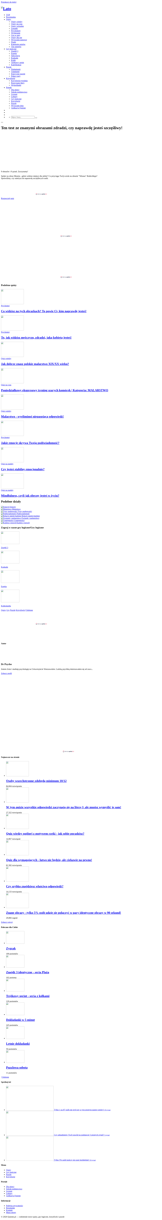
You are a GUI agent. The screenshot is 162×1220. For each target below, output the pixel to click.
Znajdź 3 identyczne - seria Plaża (27, 972)
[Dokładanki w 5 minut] (15, 1014)
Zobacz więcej (7, 922)
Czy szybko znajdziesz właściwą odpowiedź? (34, 886)
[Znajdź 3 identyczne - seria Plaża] (15, 967)
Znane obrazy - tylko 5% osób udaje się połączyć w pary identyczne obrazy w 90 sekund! (63, 912)
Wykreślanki (16, 85)
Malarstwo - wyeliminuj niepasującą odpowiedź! (32, 416)
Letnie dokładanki (18, 1043)
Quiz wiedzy (6, 358)
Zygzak (11, 948)
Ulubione (5, 1077)
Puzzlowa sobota (17, 1067)
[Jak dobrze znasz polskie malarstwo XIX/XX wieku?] (12, 356)
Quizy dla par (16, 37)
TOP (8, 15)
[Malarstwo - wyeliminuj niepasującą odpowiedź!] (12, 409)
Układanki (15, 72)
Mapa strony (11, 1212)
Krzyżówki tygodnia (19, 81)
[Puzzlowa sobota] (15, 1062)
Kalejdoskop (16, 65)
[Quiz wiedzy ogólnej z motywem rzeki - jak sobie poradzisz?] (17, 828)
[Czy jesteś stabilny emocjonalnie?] (12, 461)
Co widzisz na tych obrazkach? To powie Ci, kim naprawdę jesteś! (43, 311)
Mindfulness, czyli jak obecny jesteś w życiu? (30, 495)
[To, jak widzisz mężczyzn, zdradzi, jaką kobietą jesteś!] (12, 330)
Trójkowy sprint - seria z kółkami (27, 996)
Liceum (14, 94)
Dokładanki (16, 69)
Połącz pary (16, 76)
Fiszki (13, 42)
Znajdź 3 (14, 51)
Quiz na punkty (7, 464)
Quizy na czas (16, 24)
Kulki (13, 60)
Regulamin (10, 1208)
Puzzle (8, 67)
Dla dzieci (15, 90)
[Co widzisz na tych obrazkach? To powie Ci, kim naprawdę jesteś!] (12, 303)
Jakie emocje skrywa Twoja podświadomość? (30, 442)
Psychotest (5, 306)
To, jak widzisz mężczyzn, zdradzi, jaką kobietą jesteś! (36, 337)
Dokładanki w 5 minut (20, 1019)
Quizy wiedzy (16, 22)
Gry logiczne (11, 49)
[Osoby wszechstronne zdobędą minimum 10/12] (17, 776)
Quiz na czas (6, 385)
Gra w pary (15, 35)
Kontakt (9, 1210)
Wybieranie (15, 33)
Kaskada (14, 58)
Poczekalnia (11, 17)
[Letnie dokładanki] (15, 1038)
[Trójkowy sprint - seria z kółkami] (15, 991)
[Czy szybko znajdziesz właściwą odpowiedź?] (17, 881)
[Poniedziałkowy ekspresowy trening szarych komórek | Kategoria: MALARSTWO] (12, 383)
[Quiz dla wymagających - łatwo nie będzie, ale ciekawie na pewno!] (17, 854)
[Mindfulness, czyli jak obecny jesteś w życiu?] (12, 488)
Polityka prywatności (14, 1206)
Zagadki (14, 28)
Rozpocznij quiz (7, 198)
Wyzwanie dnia (17, 106)
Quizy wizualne (17, 26)
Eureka (14, 53)
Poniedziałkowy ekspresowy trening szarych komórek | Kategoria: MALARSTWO (54, 390)
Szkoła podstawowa (19, 92)
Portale (9, 87)
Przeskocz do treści (8, 2)
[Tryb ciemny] (2, 122)
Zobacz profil (6, 673)
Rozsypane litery (18, 83)
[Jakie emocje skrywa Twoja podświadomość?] (12, 435)
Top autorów (16, 47)
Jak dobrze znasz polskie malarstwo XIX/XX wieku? (35, 363)
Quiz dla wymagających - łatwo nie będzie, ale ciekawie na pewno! (49, 860)
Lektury (14, 97)
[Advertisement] (81, 187)
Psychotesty (16, 31)
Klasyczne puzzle (18, 74)
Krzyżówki (10, 78)
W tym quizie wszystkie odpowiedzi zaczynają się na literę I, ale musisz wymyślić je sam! (63, 807)
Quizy (8, 19)
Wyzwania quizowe (19, 40)
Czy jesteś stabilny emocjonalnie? (23, 469)
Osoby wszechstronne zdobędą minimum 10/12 (36, 780)
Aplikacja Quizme (18, 108)
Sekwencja (15, 56)
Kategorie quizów (18, 44)
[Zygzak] (15, 943)
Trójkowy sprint (17, 62)
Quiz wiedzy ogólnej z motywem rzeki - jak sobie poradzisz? (45, 833)
